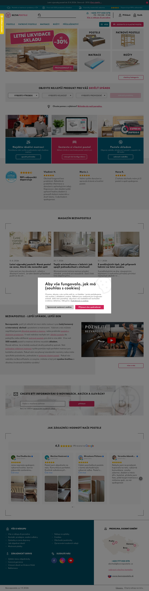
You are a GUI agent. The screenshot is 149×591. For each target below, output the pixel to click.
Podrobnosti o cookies (79, 301)
